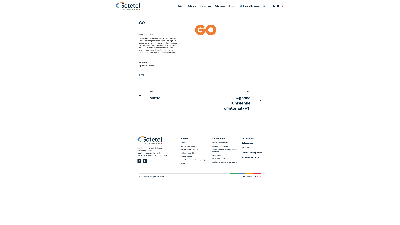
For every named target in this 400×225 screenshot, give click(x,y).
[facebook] (139, 161)
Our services (248, 138)
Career (245, 147)
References (247, 143)
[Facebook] (274, 6)
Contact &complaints (252, 152)
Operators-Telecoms (147, 66)
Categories (143, 62)
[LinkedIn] (278, 6)
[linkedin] (145, 161)
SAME (257, 177)
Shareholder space (250, 157)
